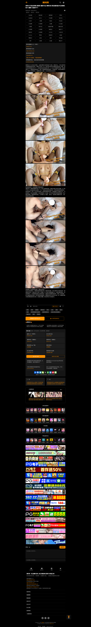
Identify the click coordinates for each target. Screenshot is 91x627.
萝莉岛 (40, 35)
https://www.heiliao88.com (32, 584)
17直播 (40, 20)
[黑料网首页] (45, 3)
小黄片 (50, 37)
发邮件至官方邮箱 (55, 356)
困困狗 (36, 309)
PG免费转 (40, 23)
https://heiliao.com (30, 50)
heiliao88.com (29, 55)
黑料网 (38, 314)
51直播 (50, 23)
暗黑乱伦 (50, 29)
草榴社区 (30, 37)
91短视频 (40, 32)
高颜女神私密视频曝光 (55, 312)
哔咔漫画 (60, 37)
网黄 (32, 309)
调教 (56, 309)
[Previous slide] (27, 395)
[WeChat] (43, 372)
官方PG (40, 18)
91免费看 (30, 29)
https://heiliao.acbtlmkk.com (33, 586)
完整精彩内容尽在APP (35, 318)
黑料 (34, 314)
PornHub (30, 35)
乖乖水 (60, 15)
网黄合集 (37, 12)
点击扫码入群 (49, 352)
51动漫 (50, 40)
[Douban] (48, 372)
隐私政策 (43, 626)
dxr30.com (29, 341)
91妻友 (60, 35)
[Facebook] (38, 372)
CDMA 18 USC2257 (49, 626)
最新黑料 (27, 12)
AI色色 (40, 37)
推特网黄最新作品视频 (35, 312)
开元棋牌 (50, 18)
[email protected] (30, 61)
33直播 (30, 26)
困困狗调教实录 (45, 312)
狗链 (27, 312)
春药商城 (50, 15)
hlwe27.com (29, 46)
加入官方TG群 (36, 356)
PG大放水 (61, 23)
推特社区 (32, 12)
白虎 (52, 309)
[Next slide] (64, 395)
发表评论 (62, 547)
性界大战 (40, 26)
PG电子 (30, 20)
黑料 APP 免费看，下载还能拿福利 (34, 57)
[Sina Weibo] (53, 372)
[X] (45, 372)
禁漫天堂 (50, 35)
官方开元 (60, 18)
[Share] (35, 372)
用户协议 (39, 626)
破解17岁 (60, 29)
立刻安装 (29, 346)
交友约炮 (30, 15)
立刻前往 (48, 346)
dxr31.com (48, 341)
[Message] (55, 372)
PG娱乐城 (30, 18)
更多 (61, 389)
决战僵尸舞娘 (50, 26)
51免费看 (40, 29)
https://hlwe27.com (31, 579)
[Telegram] (40, 372)
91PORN (50, 32)
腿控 (61, 309)
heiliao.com (49, 335)
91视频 (40, 40)
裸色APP (60, 40)
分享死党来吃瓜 (55, 318)
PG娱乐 (50, 20)
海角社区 (30, 32)
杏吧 (30, 40)
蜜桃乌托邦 (60, 26)
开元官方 (60, 20)
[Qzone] (50, 372)
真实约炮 (40, 15)
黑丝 (48, 309)
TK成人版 (61, 32)
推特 (27, 309)
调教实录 (42, 309)
